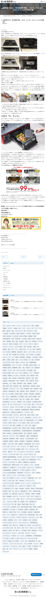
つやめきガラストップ (22, 485)
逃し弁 (13, 349)
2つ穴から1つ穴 (24, 517)
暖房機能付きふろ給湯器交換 (35, 409)
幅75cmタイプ (26, 464)
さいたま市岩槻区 (21, 396)
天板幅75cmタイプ (6, 467)
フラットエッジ (12, 435)
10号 (27, 459)
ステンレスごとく (32, 449)
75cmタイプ (15, 422)
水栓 (4, 274)
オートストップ (27, 533)
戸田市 (25, 346)
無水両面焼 (40, 420)
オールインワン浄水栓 (29, 354)
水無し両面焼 (37, 451)
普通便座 (41, 543)
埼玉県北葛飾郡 (5, 438)
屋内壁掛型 (22, 501)
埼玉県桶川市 (34, 341)
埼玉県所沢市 (30, 433)
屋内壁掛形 (4, 443)
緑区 (6, 393)
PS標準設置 (38, 493)
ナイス (15, 451)
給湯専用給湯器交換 (32, 459)
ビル (23, 425)
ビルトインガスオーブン (7, 533)
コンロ (36, 527)
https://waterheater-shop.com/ (7, 241)
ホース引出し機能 (22, 375)
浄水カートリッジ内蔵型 (35, 422)
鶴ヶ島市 (36, 380)
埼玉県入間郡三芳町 (12, 391)
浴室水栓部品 (21, 488)
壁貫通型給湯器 (11, 438)
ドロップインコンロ (39, 404)
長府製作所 (31, 446)
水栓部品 (16, 488)
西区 (10, 354)
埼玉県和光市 (5, 417)
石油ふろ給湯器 (24, 530)
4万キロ (27, 501)
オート (38, 391)
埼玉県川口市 (28, 367)
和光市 (37, 414)
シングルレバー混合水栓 (23, 359)
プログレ (15, 519)
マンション (25, 548)
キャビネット (14, 533)
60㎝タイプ (38, 443)
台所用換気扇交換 (6, 509)
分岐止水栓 (22, 438)
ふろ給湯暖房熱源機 (28, 535)
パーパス (36, 328)
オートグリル (35, 417)
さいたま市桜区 (24, 338)
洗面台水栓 (8, 330)
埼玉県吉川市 (14, 506)
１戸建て (30, 491)
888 (12, 504)
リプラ (37, 517)
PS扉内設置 (4, 375)
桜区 (7, 354)
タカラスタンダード (30, 330)
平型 (13, 491)
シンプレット (28, 483)
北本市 (4, 341)
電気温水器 (4, 349)
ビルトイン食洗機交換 (6, 459)
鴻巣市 (13, 341)
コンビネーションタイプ (7, 504)
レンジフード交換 (31, 351)
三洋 (39, 364)
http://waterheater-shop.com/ (6, 214)
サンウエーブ (34, 470)
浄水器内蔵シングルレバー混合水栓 (25, 525)
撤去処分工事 (5, 530)
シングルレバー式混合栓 (22, 467)
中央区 (39, 396)
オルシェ (4, 498)
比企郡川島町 (14, 378)
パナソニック (10, 370)
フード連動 (17, 538)
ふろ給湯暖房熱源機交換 (37, 535)
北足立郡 (28, 407)
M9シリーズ (19, 527)
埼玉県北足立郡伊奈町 (6, 338)
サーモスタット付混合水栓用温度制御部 (9, 472)
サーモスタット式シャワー (17, 404)
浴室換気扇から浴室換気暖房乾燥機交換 (9, 456)
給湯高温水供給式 (31, 477)
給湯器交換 (37, 325)
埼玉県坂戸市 (31, 380)
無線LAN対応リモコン (6, 412)
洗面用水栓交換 (14, 493)
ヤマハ (14, 498)
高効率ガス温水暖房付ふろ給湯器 (26, 506)
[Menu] (44, 1)
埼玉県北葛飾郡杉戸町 (33, 522)
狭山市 (31, 388)
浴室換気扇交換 (37, 367)
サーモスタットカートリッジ (29, 480)
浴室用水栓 (26, 509)
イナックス (28, 328)
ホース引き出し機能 (10, 485)
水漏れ (33, 359)
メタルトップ (40, 341)
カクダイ (20, 343)
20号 (41, 391)
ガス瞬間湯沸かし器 (26, 462)
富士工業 (10, 422)
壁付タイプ (4, 404)
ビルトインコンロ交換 (6, 351)
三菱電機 (34, 346)
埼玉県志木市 (29, 401)
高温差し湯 (33, 493)
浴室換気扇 (5, 276)
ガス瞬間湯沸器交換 (29, 441)
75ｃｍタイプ (31, 343)
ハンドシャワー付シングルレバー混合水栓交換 (33, 498)
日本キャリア (17, 491)
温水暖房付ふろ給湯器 (36, 491)
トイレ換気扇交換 (35, 546)
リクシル (23, 328)
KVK (11, 404)
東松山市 (14, 383)
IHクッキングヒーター (7, 287)
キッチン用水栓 (12, 509)
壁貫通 (4, 359)
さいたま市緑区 (11, 393)
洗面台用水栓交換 (37, 512)
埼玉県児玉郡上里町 (31, 514)
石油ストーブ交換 (11, 480)
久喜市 (18, 380)
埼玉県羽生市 (38, 472)
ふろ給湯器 (8, 359)
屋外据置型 (30, 548)
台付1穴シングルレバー (30, 467)
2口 (30, 349)
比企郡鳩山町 (36, 399)
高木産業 (15, 501)
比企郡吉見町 (5, 380)
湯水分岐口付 (26, 393)
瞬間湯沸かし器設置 (25, 504)
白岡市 (37, 375)
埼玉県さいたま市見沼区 (20, 333)
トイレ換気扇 (28, 546)
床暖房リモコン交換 (12, 512)
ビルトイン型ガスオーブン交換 (8, 527)
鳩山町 (32, 399)
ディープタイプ (12, 517)
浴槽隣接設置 (14, 351)
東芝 (14, 370)
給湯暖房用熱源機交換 (25, 409)
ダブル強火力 (14, 535)
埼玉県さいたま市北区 (36, 333)
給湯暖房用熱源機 (13, 396)
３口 (10, 420)
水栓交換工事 (16, 343)
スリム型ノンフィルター (26, 325)
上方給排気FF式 (36, 372)
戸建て (39, 541)
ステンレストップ (6, 407)
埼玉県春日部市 (5, 388)
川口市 (23, 367)
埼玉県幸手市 (25, 372)
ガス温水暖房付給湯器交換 (16, 430)
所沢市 (25, 433)
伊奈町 (13, 338)
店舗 (36, 509)
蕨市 (23, 399)
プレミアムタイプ (27, 412)
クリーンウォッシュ (14, 546)
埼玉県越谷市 (28, 357)
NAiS (37, 449)
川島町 (10, 378)
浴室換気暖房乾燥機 (32, 362)
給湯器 (4, 268)
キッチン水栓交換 (37, 354)
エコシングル (5, 346)
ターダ (18, 535)
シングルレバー (5, 343)
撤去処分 (40, 527)
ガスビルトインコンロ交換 (21, 370)
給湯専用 (16, 357)
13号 (24, 420)
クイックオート (24, 477)
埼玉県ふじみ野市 (6, 386)
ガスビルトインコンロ (19, 330)
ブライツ (20, 519)
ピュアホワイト (5, 543)
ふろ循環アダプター (14, 514)
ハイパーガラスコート (6, 535)
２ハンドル (14, 475)
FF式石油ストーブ (37, 496)
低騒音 (29, 530)
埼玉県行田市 (5, 491)
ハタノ (8, 514)
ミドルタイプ (33, 456)
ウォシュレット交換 (6, 446)
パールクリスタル (9, 501)
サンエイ (16, 372)
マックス (13, 364)
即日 (26, 541)
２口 (25, 407)
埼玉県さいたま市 (22, 349)
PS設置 (4, 330)
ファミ (28, 349)
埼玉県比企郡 (28, 378)
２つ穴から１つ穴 (12, 388)
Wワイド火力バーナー (30, 451)
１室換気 (18, 498)
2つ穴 (9, 357)
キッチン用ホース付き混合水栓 (25, 470)
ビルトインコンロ (4, 252)
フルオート (7, 396)
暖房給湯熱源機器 (39, 428)
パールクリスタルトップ (22, 451)
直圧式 (4, 496)
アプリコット (40, 530)
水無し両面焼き (24, 512)
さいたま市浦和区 (29, 370)
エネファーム (15, 522)
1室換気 (4, 433)
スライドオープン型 (26, 456)
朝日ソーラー (18, 530)
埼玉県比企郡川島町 (21, 378)
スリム (36, 420)
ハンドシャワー (11, 346)
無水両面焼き (19, 401)
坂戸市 (27, 380)
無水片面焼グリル (39, 467)
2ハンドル (38, 459)
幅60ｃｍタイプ (15, 525)
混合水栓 (10, 343)
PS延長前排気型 (37, 393)
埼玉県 (33, 325)
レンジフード (5, 272)
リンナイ (10, 548)
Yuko (10, 493)
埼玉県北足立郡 (34, 407)
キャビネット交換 (21, 533)
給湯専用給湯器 (22, 357)
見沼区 (17, 359)
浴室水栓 (17, 362)
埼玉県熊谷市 (25, 519)
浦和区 (35, 370)
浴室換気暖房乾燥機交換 (7, 364)
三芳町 (41, 388)
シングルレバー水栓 (12, 449)
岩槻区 (26, 396)
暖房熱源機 (18, 449)
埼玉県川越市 (32, 375)
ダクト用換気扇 (14, 428)
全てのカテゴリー (6, 266)
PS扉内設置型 (31, 393)
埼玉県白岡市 (5, 378)
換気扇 (20, 428)
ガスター (31, 464)
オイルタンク (5, 462)
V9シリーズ (27, 527)
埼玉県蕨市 (27, 399)
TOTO (32, 328)
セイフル (18, 512)
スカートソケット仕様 (26, 404)
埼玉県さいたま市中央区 (14, 399)
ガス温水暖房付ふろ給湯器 (36, 401)
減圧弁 (9, 349)
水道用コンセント (21, 493)
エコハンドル (5, 357)
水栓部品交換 (27, 488)
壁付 (32, 412)
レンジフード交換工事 (21, 422)
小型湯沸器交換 (21, 441)
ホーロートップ (13, 401)
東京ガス (33, 404)
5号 (16, 462)
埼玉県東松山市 (19, 383)
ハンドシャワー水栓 (12, 454)
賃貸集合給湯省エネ (24, 491)
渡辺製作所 (23, 459)
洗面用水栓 (34, 425)
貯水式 (28, 496)
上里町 (37, 514)
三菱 (38, 346)
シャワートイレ (35, 543)
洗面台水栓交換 (19, 351)
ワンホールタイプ (6, 425)
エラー (40, 417)
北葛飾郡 (27, 435)
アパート (18, 388)
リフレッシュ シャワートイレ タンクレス (16, 543)
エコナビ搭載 (19, 456)
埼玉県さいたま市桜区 (31, 338)
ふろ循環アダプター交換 (23, 514)
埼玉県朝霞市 (33, 428)
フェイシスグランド (31, 517)
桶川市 (36, 330)
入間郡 (18, 391)
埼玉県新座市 (19, 425)
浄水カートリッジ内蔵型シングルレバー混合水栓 (11, 541)
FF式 (30, 341)
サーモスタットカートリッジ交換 (8, 483)
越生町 (16, 443)
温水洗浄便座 (34, 519)
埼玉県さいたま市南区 (33, 364)
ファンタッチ (5, 449)
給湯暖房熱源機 (14, 367)
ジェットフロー (17, 477)
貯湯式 (41, 517)
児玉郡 (41, 514)
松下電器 (39, 407)
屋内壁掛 (19, 462)
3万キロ (32, 496)
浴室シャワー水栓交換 (30, 414)
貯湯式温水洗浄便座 (39, 488)
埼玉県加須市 (29, 383)
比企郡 (33, 378)
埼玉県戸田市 (29, 346)
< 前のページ (4, 256)
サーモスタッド (22, 362)
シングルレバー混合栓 (20, 475)
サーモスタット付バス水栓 (7, 522)
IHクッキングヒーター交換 (33, 538)
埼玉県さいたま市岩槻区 (33, 396)
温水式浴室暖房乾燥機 (36, 430)
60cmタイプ (5, 451)
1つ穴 (36, 477)
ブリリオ (22, 535)
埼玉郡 (20, 386)
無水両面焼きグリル (15, 470)
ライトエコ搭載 (14, 459)
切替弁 (34, 485)
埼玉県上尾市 (21, 341)
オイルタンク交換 (11, 462)
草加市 (34, 349)
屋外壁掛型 (35, 548)
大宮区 (20, 399)
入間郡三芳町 (5, 391)
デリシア (26, 449)
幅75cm (23, 449)
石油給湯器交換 (9, 496)
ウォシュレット (6, 285)
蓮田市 (35, 336)
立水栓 (30, 425)
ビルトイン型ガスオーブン (36, 525)
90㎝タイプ (31, 454)
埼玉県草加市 (38, 349)
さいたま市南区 (25, 364)
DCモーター (37, 446)
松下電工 (28, 422)
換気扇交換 (24, 428)
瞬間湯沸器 (11, 441)
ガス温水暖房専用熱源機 (7, 470)
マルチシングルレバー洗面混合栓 (8, 477)
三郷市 (17, 480)
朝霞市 (28, 428)
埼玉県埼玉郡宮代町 (26, 386)
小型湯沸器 (16, 441)
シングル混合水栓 (35, 357)
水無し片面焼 (37, 464)
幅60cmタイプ (10, 451)
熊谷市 (30, 519)
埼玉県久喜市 (22, 380)
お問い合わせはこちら (7, 239)
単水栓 (26, 425)
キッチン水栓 (8, 325)
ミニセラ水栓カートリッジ (36, 483)
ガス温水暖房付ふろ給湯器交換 (17, 433)
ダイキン (4, 514)
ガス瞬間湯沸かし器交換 (7, 464)
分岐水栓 (4, 485)
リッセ (4, 354)
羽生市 (33, 472)
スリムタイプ (11, 409)
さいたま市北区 (28, 333)
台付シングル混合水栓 (18, 346)
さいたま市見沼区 (12, 333)
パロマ (20, 328)
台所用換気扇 (39, 506)
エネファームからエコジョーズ (24, 522)
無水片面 (20, 420)
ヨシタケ (16, 349)
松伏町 (17, 435)
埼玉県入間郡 (22, 391)
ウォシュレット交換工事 (28, 543)
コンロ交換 (12, 407)
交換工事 (26, 341)
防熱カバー (32, 527)
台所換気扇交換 (10, 519)
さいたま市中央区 (6, 399)
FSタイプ (17, 417)
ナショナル (25, 343)
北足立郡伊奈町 (17, 338)
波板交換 (13, 359)
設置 (15, 504)
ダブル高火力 (5, 422)
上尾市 (17, 341)
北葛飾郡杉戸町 (5, 525)
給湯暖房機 (10, 375)
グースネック (5, 454)
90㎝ (35, 454)
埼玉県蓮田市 (30, 336)
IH (36, 541)
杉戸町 (10, 525)
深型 (15, 527)
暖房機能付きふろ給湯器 (7, 367)
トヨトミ (39, 477)
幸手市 (21, 372)
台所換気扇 (4, 519)
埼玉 (40, 546)
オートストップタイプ (6, 506)
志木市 (24, 401)
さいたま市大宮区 (15, 336)
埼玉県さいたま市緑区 (18, 393)
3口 (27, 446)
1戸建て (13, 330)
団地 (27, 362)
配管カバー (36, 343)
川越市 (28, 375)
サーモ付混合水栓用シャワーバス (8, 488)
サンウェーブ (26, 454)
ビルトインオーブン (22, 496)
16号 (8, 404)
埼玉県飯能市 (26, 388)
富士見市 (27, 391)
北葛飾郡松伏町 (22, 435)
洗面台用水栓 (30, 512)
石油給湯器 (5, 279)
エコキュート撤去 (11, 443)
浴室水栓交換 (37, 359)
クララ (18, 446)
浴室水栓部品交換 (20, 472)
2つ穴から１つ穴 (5, 435)
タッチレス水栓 (15, 375)
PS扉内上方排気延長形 (30, 420)
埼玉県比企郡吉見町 (12, 380)
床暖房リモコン (5, 512)
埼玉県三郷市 (21, 480)
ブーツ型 (21, 464)
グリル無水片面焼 (15, 420)
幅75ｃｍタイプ (32, 504)
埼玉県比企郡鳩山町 (6, 401)
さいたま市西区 (5, 333)
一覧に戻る (23, 256)
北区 (29, 359)
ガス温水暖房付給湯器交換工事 (27, 430)
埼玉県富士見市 (32, 391)
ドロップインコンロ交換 (19, 407)
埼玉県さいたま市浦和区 (7, 372)
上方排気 (10, 530)
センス (4, 501)
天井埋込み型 (9, 433)
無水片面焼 (35, 433)
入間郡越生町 (21, 443)
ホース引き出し (28, 475)
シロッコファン (38, 351)
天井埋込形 (4, 370)
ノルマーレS (22, 541)
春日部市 (38, 386)
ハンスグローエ (19, 364)
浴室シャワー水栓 (23, 414)
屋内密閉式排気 (17, 409)
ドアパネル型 (18, 517)
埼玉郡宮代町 (16, 386)
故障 (23, 527)
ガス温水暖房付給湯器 (6, 430)
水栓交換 (40, 357)
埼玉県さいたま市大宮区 (7, 336)
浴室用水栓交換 (31, 509)
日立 (32, 367)
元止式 (33, 443)
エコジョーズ (16, 548)
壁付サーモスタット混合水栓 (7, 414)
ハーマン (40, 328)
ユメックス (22, 483)
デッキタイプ (8, 475)
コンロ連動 (12, 538)
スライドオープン (6, 517)
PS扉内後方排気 (34, 530)
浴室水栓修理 (17, 483)
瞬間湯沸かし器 (6, 281)
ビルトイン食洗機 (6, 283)
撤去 (13, 530)
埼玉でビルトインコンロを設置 (8, 244)
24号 (3, 396)
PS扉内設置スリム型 (33, 501)
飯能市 (22, 388)
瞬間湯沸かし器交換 (15, 464)
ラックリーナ (9, 498)
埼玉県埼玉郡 (33, 386)
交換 (7, 548)
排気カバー (25, 351)
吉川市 (18, 506)
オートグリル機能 (6, 538)
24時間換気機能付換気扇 (7, 428)
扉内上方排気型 (5, 493)
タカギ (21, 454)
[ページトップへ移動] (44, 574)
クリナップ (30, 372)
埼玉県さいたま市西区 (23, 336)
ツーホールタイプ (11, 417)
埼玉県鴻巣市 (8, 341)
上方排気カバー (5, 420)
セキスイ (20, 546)
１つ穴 (13, 357)
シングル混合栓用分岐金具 (29, 438)
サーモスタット (16, 414)
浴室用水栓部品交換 (31, 541)
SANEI (13, 372)
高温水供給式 (28, 493)
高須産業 (34, 506)
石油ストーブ (5, 480)
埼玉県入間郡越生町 (27, 443)
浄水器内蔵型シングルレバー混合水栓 (18, 354)
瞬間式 (24, 546)
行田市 (10, 491)
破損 (11, 425)
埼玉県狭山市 (36, 388)
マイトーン (22, 417)
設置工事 (19, 504)
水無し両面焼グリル (28, 417)
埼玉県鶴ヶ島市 (5, 383)
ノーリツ (20, 548)
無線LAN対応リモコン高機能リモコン (17, 412)
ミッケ (16, 485)
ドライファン (34, 533)
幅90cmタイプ (29, 485)
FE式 (18, 501)
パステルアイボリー (6, 546)
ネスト (19, 459)
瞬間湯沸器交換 (36, 441)
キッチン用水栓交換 (20, 509)
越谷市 (17, 454)
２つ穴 (10, 383)
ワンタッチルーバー (27, 472)
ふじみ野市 (35, 383)
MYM (24, 330)
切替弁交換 (32, 488)
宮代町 (11, 386)
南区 (3, 393)
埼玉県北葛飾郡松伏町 (34, 435)
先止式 (36, 438)
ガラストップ (10, 328)
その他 (4, 289)
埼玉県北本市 (39, 338)
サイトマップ (33, 588)
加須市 (25, 383)
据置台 (20, 367)
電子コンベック (15, 496)
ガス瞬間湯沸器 (5, 441)
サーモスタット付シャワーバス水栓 (8, 362)
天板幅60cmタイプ (13, 467)
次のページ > (41, 256)
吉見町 (36, 378)
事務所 (4, 475)
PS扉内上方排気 (5, 409)
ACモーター (22, 498)
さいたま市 (13, 325)
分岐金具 (17, 438)
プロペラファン (23, 446)
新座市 (14, 425)
